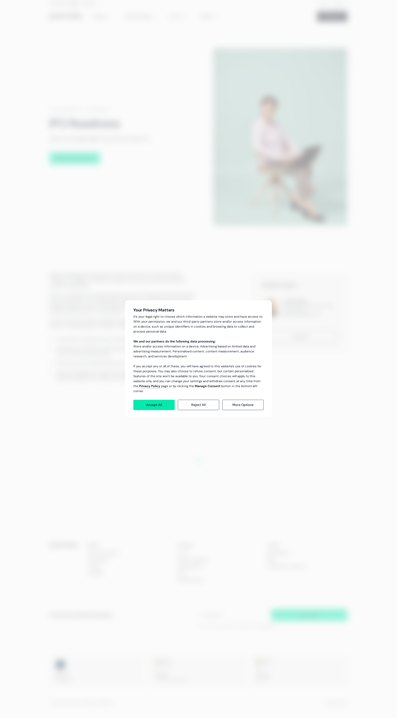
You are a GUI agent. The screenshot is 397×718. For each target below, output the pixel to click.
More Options (243, 405)
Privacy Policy (149, 386)
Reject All (198, 405)
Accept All (154, 405)
